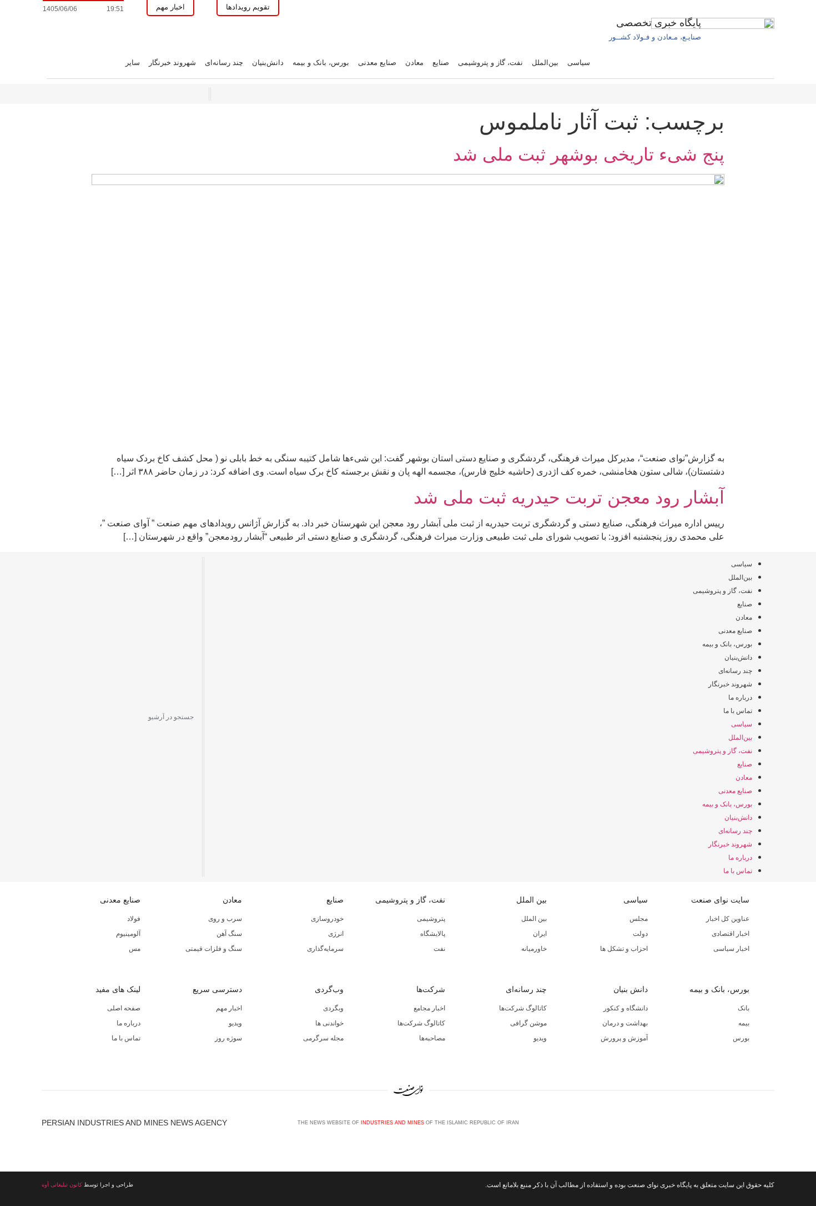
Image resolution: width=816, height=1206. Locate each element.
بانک (743, 1008)
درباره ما (740, 697)
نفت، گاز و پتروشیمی (490, 62)
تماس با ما (737, 711)
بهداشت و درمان (625, 1023)
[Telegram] (769, 1127)
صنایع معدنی (377, 62)
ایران (540, 934)
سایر (132, 62)
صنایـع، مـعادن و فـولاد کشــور (655, 37)
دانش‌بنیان (268, 62)
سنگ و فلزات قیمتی (213, 949)
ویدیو (540, 1038)
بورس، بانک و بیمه (321, 62)
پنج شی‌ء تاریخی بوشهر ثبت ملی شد (588, 154)
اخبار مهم (229, 1008)
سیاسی (578, 62)
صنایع (440, 62)
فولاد (133, 919)
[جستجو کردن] (49, 717)
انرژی (336, 934)
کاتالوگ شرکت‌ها (523, 1008)
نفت (439, 949)
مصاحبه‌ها (432, 1038)
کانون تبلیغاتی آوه (62, 1185)
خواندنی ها (329, 1023)
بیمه (743, 1023)
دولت (640, 934)
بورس (741, 1038)
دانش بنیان (630, 989)
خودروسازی (327, 919)
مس (134, 949)
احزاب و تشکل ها (624, 949)
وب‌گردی (329, 989)
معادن (414, 62)
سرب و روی (225, 919)
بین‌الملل (545, 62)
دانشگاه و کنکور (625, 1008)
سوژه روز (228, 1038)
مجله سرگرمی (323, 1038)
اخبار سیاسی (731, 949)
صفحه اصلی (123, 1008)
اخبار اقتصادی (730, 934)
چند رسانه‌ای (224, 62)
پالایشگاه (432, 934)
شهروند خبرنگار (172, 62)
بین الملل (531, 899)
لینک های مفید (117, 989)
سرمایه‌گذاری (325, 949)
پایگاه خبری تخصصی (658, 22)
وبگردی (333, 1008)
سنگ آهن (229, 934)
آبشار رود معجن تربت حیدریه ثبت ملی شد (569, 497)
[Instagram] (751, 1127)
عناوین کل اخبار (727, 919)
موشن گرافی (528, 1023)
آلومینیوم (128, 934)
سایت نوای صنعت (720, 899)
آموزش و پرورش (624, 1038)
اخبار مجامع (429, 1008)
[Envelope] (733, 1127)
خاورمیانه (534, 949)
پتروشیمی (431, 919)
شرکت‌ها (430, 989)
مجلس (638, 919)
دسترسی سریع (217, 989)
